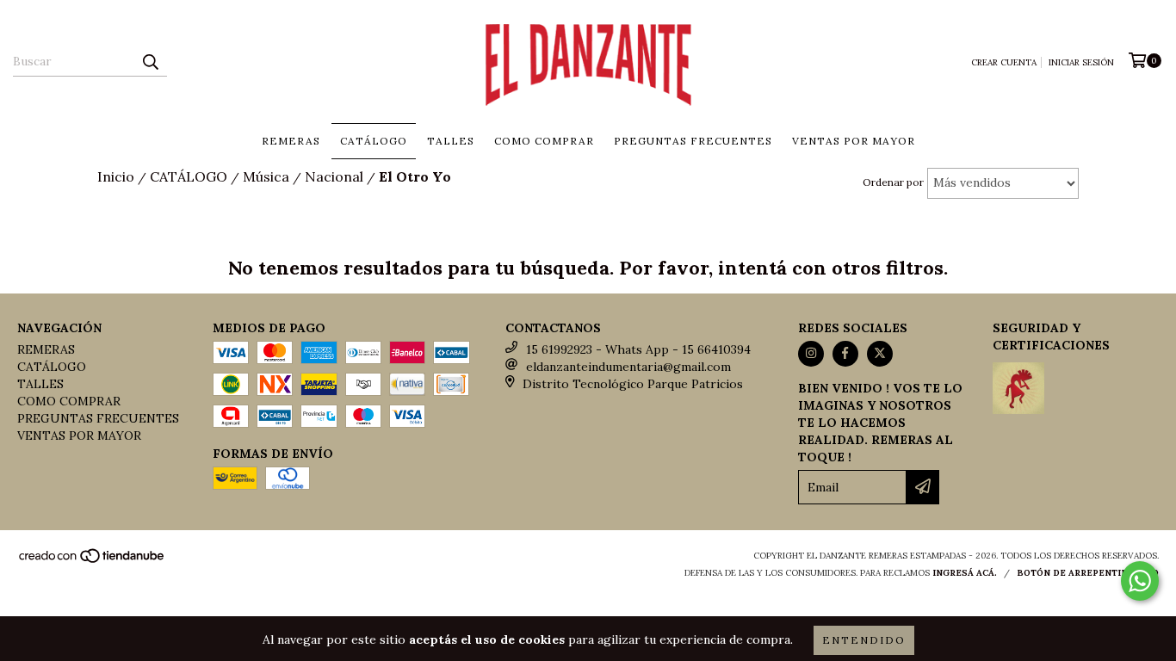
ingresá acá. (964, 572)
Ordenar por (893, 182)
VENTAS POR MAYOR (853, 140)
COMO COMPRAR (544, 140)
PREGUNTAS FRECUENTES (693, 140)
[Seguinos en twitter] (880, 354)
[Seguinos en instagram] (811, 354)
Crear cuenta (1004, 62)
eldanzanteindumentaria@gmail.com (628, 366)
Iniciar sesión (1081, 62)
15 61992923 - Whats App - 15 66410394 (638, 349)
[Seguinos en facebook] (845, 354)
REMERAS (291, 140)
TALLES (450, 140)
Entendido (864, 639)
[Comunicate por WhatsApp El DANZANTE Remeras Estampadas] (1140, 581)
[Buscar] (150, 61)
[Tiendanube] (92, 560)
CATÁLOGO (373, 140)
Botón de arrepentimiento (1088, 572)
